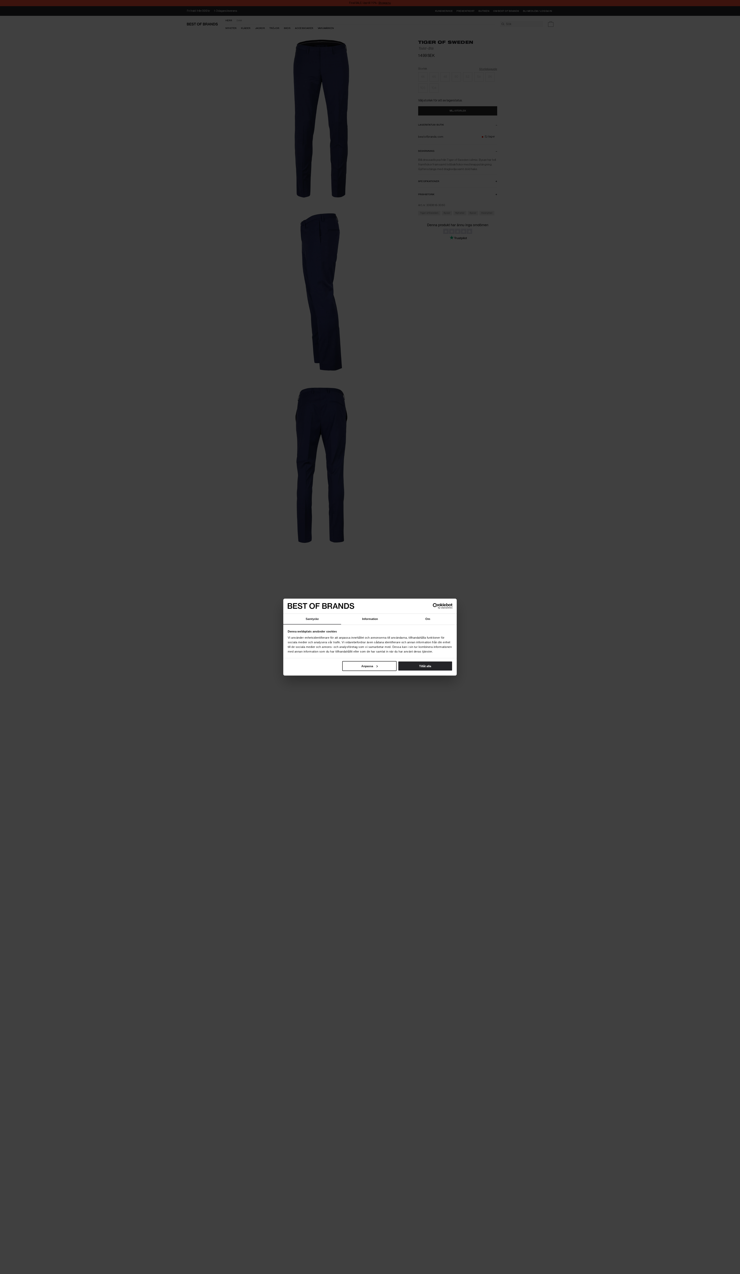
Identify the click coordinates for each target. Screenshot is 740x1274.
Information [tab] (370, 618)
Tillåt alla (425, 666)
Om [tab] (427, 618)
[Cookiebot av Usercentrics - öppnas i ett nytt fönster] (435, 606)
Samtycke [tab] (312, 618)
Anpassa (367, 666)
